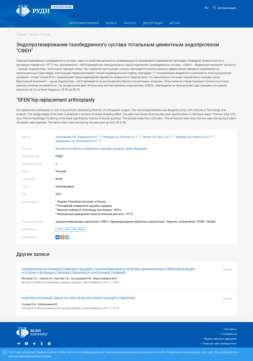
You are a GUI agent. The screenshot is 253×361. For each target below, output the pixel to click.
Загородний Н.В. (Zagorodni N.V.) (76, 137)
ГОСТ (60, 229)
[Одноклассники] (62, 237)
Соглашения (229, 334)
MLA (67, 229)
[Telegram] (67, 237)
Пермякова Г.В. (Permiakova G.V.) (76, 141)
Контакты (231, 329)
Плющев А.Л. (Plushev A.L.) (120, 137)
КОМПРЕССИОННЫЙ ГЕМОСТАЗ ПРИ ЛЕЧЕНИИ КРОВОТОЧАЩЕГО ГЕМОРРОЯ (78, 298)
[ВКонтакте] (57, 237)
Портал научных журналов (220, 338)
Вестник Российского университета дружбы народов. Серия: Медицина (101, 148)
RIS (74, 229)
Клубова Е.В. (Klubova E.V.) (192, 137)
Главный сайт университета (220, 343)
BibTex (81, 229)
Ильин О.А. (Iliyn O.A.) (156, 137)
